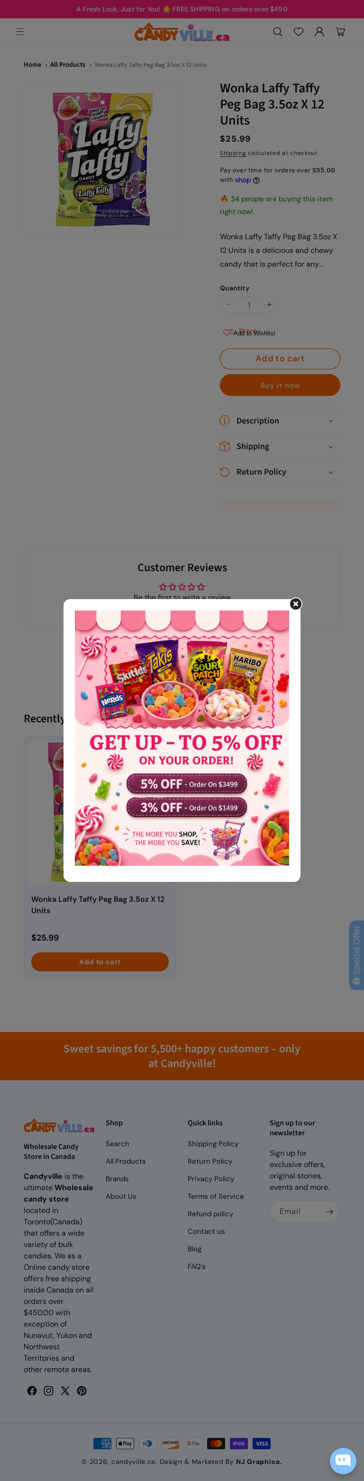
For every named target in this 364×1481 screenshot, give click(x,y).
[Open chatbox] (343, 1461)
